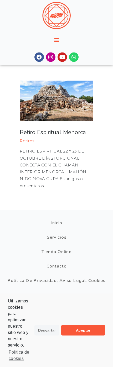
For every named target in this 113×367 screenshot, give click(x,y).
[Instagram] (50, 57)
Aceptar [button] (83, 330)
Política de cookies (19, 355)
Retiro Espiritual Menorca (53, 132)
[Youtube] (62, 57)
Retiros (27, 140)
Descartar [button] (47, 330)
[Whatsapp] (74, 57)
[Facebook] (39, 57)
